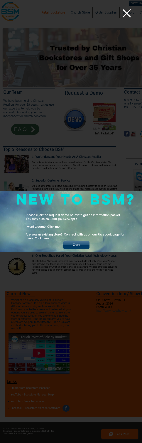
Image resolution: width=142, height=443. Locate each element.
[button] (127, 13)
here (46, 238)
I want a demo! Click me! (43, 226)
